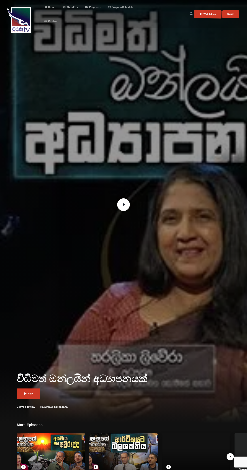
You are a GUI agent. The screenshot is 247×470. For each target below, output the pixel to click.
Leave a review (26, 406)
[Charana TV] (19, 20)
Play (30, 393)
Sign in (230, 14)
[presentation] (230, 456)
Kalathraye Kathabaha (54, 406)
